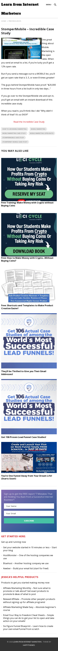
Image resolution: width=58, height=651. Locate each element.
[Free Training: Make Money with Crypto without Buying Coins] (29, 200)
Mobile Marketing (38, 129)
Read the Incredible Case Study (29, 121)
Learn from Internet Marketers (20, 9)
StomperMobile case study (13, 138)
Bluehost (7, 563)
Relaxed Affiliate (11, 599)
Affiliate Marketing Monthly (17, 588)
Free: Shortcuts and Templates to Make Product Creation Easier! (27, 307)
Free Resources (14, 21)
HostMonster (10, 555)
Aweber (7, 568)
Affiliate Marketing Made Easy (18, 607)
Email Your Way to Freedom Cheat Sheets (24, 615)
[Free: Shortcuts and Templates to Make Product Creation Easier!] (29, 303)
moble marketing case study (14, 133)
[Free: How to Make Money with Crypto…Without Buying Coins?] (29, 255)
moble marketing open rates (41, 133)
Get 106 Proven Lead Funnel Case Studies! (23, 437)
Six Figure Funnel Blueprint (16, 626)
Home (3, 21)
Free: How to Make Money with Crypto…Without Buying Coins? (27, 259)
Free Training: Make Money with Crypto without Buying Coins (27, 204)
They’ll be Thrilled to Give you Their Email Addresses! (23, 373)
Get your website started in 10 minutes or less (26, 547)
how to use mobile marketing (14, 129)
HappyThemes (29, 645)
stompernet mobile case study (14, 142)
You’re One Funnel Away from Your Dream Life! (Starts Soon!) (26, 477)
